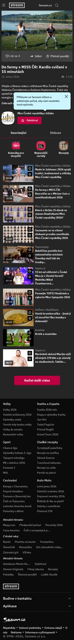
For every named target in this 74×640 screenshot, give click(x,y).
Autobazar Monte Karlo (17, 564)
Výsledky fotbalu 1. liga (17, 453)
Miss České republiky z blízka (53, 165)
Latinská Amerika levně (17, 506)
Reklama (16, 632)
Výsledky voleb (12, 419)
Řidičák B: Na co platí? (50, 501)
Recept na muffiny (48, 453)
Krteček (40, 330)
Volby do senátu (12, 429)
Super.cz (40, 268)
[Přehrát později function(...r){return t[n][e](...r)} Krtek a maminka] (30, 333)
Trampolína (47, 541)
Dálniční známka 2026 (50, 491)
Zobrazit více (10, 103)
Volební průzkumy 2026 (17, 414)
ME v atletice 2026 (14, 462)
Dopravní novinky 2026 (51, 496)
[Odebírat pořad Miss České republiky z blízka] (30, 174)
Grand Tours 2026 (47, 434)
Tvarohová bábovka (49, 462)
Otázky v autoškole (48, 506)
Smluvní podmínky (30, 628)
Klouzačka (25, 547)
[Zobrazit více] (37, 598)
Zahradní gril (10, 552)
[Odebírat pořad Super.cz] (30, 277)
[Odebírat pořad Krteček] (30, 338)
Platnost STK (45, 511)
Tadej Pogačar (45, 424)
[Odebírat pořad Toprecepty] (30, 255)
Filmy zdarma (36, 569)
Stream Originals (13, 569)
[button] (37, 31)
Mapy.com (9, 525)
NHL (5, 472)
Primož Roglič (45, 429)
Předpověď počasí (30, 525)
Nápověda (9, 628)
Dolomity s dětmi (13, 511)
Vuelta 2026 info (47, 409)
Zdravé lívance (46, 458)
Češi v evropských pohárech (40, 530)
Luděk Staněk (49, 574)
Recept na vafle (46, 467)
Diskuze (55, 133)
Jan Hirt (41, 419)
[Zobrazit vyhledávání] (57, 5)
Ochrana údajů (53, 628)
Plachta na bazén (25, 541)
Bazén (7, 541)
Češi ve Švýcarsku (14, 501)
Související (18, 133)
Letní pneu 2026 (46, 486)
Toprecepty (42, 247)
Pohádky (8, 574)
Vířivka (27, 552)
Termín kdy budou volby (17, 424)
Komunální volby (13, 434)
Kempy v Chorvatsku (15, 486)
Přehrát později (59, 56)
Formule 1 (9, 467)
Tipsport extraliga (13, 458)
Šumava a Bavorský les (17, 496)
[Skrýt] (66, 96)
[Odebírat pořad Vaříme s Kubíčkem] (30, 318)
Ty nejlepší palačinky (49, 448)
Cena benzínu (11, 530)
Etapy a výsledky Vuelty (51, 414)
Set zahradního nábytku (50, 547)
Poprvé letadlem (13, 491)
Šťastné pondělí (27, 574)
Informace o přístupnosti (40, 632)
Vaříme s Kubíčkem (46, 309)
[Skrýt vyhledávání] (33, 5)
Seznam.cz (45, 5)
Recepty (53, 569)
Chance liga (10, 448)
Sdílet (38, 56)
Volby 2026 (10, 409)
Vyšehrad (40, 564)
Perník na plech (46, 472)
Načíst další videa (37, 380)
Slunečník (9, 547)
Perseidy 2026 (54, 525)
